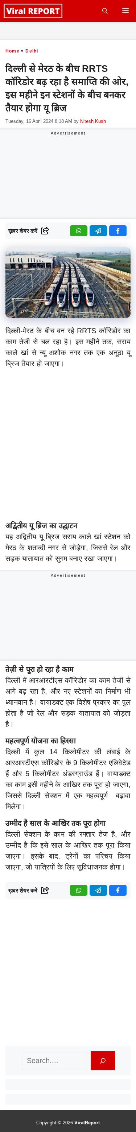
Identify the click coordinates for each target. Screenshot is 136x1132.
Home (12, 51)
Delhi (31, 51)
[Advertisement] (68, 446)
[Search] (103, 1060)
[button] (105, 11)
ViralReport (87, 1122)
